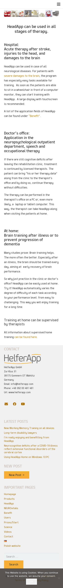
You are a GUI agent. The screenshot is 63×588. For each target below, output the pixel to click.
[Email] (8, 404)
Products (9, 498)
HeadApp (9, 503)
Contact (8, 536)
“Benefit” (34, 116)
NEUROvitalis (11, 508)
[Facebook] (16, 404)
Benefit (8, 512)
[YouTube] (25, 404)
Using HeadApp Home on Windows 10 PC (26, 457)
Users (7, 517)
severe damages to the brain (21, 75)
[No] (58, 578)
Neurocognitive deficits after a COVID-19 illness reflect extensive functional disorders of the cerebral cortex (31, 449)
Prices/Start (11, 522)
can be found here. (26, 337)
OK (31, 581)
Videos (8, 531)
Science (8, 527)
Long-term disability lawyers (20, 432)
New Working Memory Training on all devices (29, 428)
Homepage (10, 494)
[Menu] (58, 4)
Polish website (12, 545)
